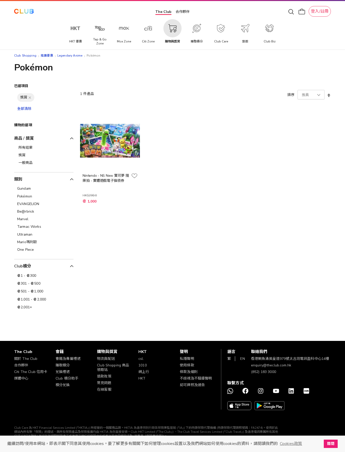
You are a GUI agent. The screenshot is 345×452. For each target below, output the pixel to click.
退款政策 (104, 376)
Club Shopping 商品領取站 (113, 367)
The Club (163, 11)
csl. (141, 358)
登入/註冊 (320, 11)
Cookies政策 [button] (291, 443)
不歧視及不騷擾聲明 (196, 378)
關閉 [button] (330, 443)
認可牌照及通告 (192, 385)
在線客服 (104, 389)
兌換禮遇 (63, 371)
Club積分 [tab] (22, 266)
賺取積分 (63, 365)
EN (242, 358)
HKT (141, 378)
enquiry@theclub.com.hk (271, 365)
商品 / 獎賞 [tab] (24, 138)
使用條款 (187, 365)
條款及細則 (189, 371)
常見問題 (104, 383)
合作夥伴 (183, 11)
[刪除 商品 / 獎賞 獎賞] (29, 97)
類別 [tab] (18, 179)
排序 (290, 94)
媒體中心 (21, 378)
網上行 (143, 371)
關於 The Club (26, 358)
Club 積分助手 (67, 378)
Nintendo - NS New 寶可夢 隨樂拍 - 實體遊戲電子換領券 (106, 178)
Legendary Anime (69, 56)
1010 (142, 365)
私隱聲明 (187, 358)
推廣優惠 (47, 56)
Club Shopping (25, 56)
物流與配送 (106, 358)
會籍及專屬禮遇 (68, 358)
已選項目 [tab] (21, 86)
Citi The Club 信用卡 (30, 371)
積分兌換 (63, 385)
